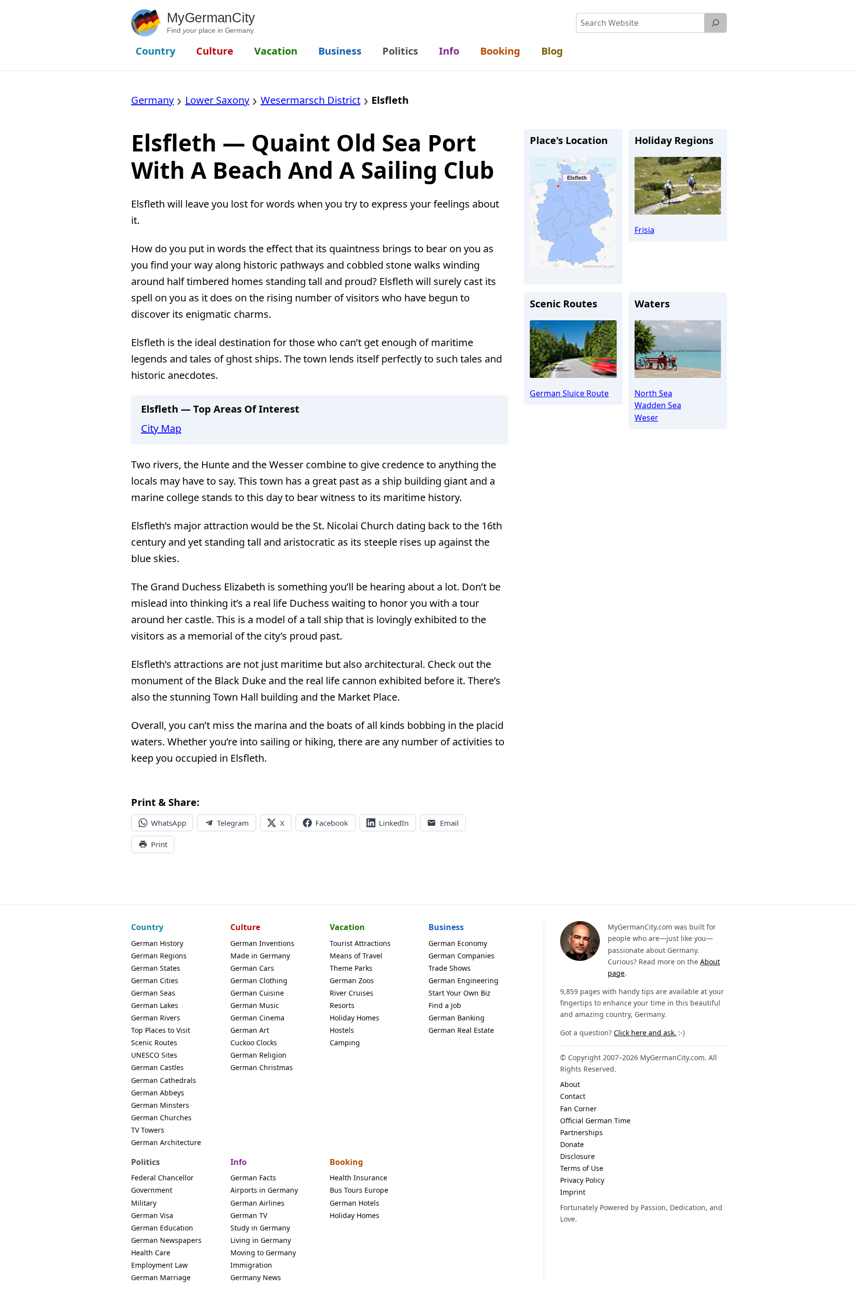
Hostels (342, 1030)
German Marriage (161, 1277)
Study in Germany (260, 1227)
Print (159, 844)
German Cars (252, 968)
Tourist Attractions (360, 943)
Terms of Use (581, 1168)
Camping (345, 1042)
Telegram (233, 823)
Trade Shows (450, 968)
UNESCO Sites (154, 1055)
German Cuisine (257, 993)
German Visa (152, 1215)
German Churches (161, 1117)
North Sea (653, 393)
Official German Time (595, 1120)
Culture (245, 927)
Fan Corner (578, 1108)
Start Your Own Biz (460, 993)
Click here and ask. (645, 1032)
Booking (346, 1161)
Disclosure (577, 1156)
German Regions (159, 955)
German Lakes (154, 1005)
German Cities (154, 980)
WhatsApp (168, 823)
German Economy (458, 943)
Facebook (331, 823)
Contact (572, 1096)
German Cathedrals (163, 1080)
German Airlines (257, 1203)
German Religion (258, 1055)
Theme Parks (351, 968)
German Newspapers (166, 1240)
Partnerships (581, 1132)
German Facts (253, 1177)
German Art (249, 1030)
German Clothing (258, 980)
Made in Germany (260, 955)
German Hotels (354, 1203)
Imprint (572, 1192)
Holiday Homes (354, 1017)
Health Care (150, 1252)
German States (155, 968)
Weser (646, 417)
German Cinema (257, 1017)
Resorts (342, 1005)
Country (147, 927)
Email (449, 823)
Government (151, 1190)
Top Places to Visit (160, 1030)
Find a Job (445, 1005)
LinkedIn (394, 823)
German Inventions (262, 943)
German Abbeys (157, 1092)
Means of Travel (356, 955)
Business (446, 927)
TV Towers (147, 1130)
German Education (162, 1227)
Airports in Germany (264, 1190)
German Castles (157, 1067)
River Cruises (351, 993)
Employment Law (159, 1265)
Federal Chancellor (162, 1177)
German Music (254, 1005)
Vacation (347, 927)
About (570, 1084)
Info (238, 1161)
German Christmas (261, 1067)
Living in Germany (260, 1240)
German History (157, 943)
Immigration (251, 1265)
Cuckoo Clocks (253, 1042)
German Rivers (155, 1017)
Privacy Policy (582, 1180)
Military (143, 1203)
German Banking (457, 1017)
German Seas (153, 993)
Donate (572, 1144)
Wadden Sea (658, 405)
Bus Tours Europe (359, 1190)
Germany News (255, 1277)
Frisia (644, 229)
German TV (248, 1215)
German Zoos (352, 980)
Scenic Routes (154, 1042)
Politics (145, 1161)
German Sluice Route (569, 393)
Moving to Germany (263, 1252)
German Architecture (166, 1142)
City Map (161, 428)
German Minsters (160, 1105)
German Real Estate (461, 1030)
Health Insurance (358, 1177)
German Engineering (464, 980)
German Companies (462, 955)
